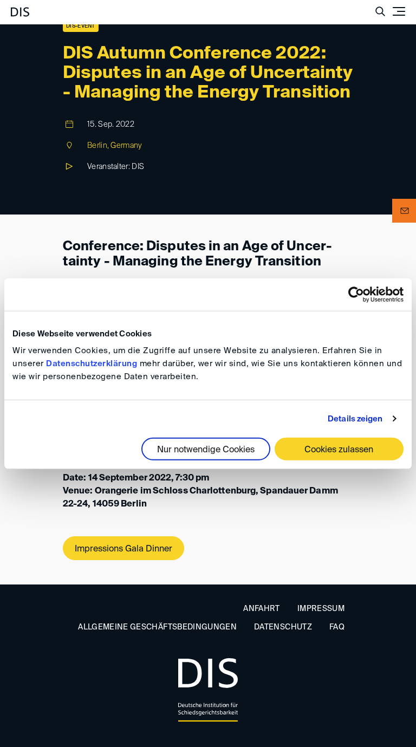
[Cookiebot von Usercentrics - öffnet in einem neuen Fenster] (356, 294)
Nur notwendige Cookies (206, 450)
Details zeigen (355, 418)
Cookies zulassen (338, 450)
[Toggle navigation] (398, 11)
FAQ (336, 627)
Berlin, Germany (114, 146)
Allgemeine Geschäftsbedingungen (157, 627)
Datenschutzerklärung (91, 364)
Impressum (320, 609)
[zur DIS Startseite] (20, 7)
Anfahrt (261, 609)
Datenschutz (283, 627)
